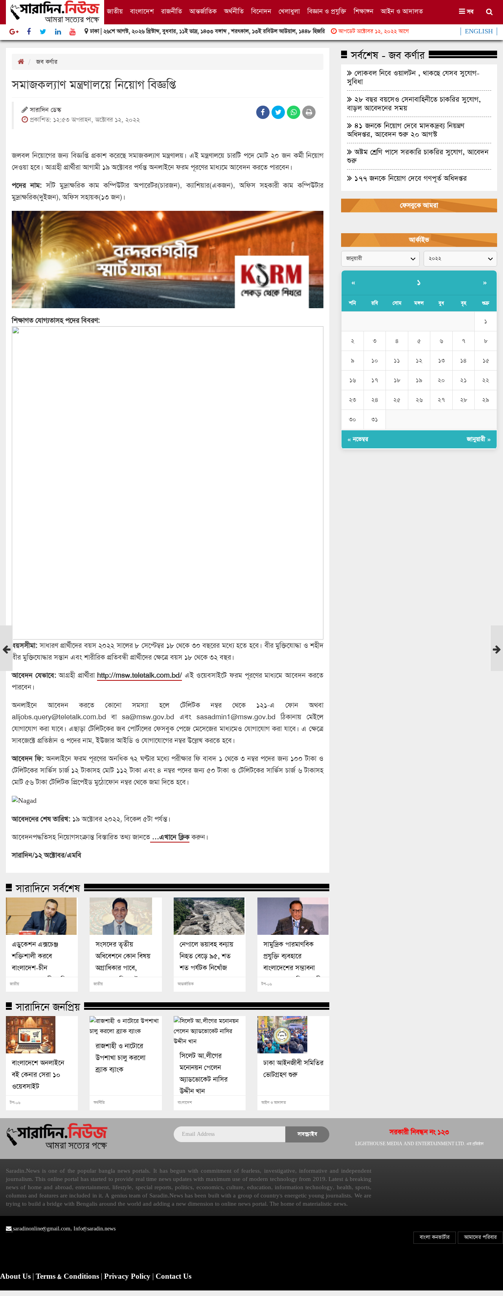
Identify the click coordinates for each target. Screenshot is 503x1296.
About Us (16, 1276)
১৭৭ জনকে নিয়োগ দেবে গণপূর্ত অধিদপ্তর (409, 178)
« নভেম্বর (357, 439)
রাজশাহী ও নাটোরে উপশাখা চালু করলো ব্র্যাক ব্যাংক (120, 1058)
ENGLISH (479, 31)
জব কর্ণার (46, 62)
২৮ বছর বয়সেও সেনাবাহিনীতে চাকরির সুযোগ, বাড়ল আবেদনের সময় (414, 104)
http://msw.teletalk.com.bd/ (139, 675)
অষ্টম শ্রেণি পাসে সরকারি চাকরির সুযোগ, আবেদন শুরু (417, 156)
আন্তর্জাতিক (203, 11)
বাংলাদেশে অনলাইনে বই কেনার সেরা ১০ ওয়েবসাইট (38, 1074)
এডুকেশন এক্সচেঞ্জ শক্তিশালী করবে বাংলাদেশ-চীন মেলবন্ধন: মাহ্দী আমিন (41, 962)
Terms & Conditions (68, 1276)
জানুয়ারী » (479, 439)
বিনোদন (261, 11)
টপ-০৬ (266, 984)
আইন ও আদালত (402, 11)
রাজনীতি (171, 11)
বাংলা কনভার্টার (435, 1237)
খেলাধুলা (289, 11)
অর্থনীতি (234, 11)
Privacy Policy (128, 1276)
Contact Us (173, 1276)
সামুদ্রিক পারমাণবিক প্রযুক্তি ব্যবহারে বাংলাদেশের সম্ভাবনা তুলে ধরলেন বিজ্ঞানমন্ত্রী (292, 962)
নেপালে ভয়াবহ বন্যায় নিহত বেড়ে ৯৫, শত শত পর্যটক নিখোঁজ (206, 956)
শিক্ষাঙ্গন (363, 11)
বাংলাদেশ (142, 11)
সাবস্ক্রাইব (307, 1134)
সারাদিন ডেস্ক (45, 110)
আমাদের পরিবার (480, 1237)
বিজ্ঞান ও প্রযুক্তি (326, 11)
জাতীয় (115, 11)
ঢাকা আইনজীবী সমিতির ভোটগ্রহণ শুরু (293, 1069)
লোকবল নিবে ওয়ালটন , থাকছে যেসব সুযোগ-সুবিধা (413, 77)
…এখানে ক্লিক (169, 837)
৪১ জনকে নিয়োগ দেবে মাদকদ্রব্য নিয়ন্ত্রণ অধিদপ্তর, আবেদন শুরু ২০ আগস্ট (405, 130)
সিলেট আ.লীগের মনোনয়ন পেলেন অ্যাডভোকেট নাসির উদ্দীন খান (204, 1073)
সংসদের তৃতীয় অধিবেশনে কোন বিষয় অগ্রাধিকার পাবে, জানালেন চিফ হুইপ (123, 962)
